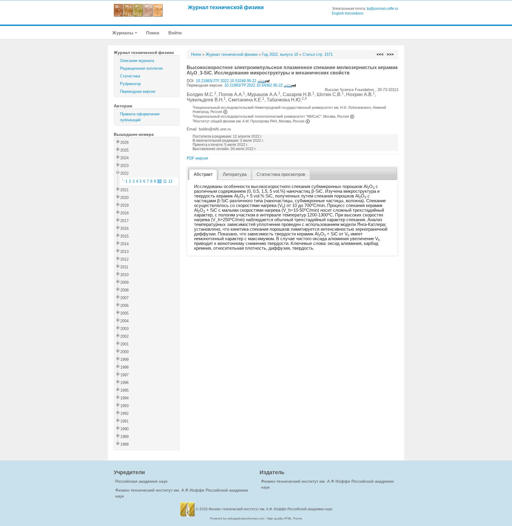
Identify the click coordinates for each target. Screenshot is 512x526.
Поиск (152, 33)
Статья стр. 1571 (318, 54)
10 (159, 181)
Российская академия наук (141, 481)
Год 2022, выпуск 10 (280, 54)
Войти (175, 33)
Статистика (130, 76)
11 (165, 181)
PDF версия (197, 158)
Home (196, 54)
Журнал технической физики (226, 7)
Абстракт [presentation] (203, 174)
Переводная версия (137, 91)
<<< (380, 54)
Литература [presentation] (235, 174)
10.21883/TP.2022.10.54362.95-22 (254, 85)
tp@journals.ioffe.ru (382, 9)
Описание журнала (137, 60)
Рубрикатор (130, 84)
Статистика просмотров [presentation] (281, 174)
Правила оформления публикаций (139, 117)
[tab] (203, 174)
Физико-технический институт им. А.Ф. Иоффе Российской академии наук (270, 509)
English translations (348, 13)
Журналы (123, 33)
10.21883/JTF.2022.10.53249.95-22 (226, 81)
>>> (390, 54)
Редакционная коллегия (141, 68)
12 (170, 181)
